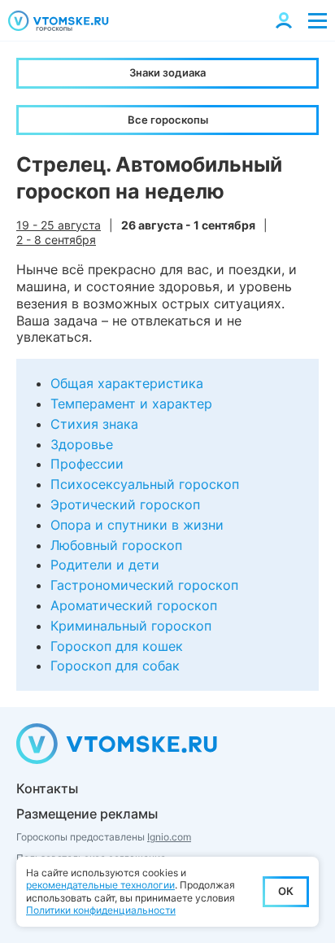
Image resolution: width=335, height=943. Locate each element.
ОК (286, 890)
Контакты (47, 788)
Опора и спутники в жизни (137, 525)
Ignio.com (169, 837)
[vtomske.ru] (58, 21)
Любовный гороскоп (116, 545)
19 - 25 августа (58, 225)
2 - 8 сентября (56, 240)
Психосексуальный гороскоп (144, 484)
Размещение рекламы (87, 813)
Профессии (87, 464)
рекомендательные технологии (100, 885)
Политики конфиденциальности (101, 910)
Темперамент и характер (131, 403)
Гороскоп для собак (115, 665)
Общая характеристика (126, 383)
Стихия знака (94, 424)
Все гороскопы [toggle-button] (168, 119)
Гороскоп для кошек (116, 646)
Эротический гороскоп (125, 504)
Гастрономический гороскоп (144, 585)
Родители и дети (104, 565)
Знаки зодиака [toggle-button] (167, 72)
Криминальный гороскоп (130, 626)
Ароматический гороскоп (133, 605)
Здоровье (81, 444)
